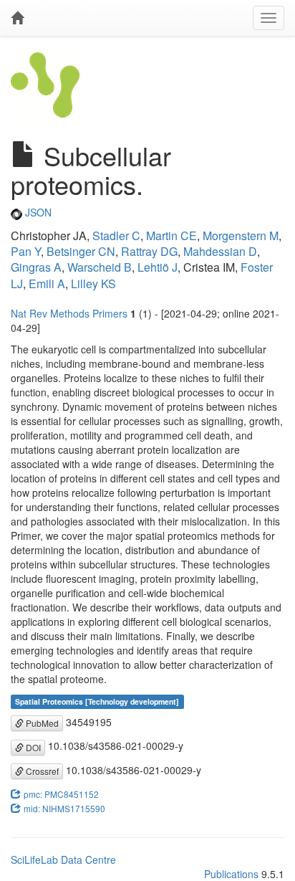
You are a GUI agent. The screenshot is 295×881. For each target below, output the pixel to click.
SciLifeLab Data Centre (63, 859)
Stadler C (116, 235)
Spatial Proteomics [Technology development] (97, 701)
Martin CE (171, 235)
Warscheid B (99, 267)
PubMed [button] (41, 723)
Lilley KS (93, 283)
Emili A (47, 283)
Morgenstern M (241, 235)
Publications (231, 874)
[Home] (17, 18)
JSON (37, 212)
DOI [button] (32, 747)
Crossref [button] (41, 771)
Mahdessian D (220, 251)
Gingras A (36, 267)
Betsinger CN (81, 251)
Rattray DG (149, 251)
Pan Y (26, 251)
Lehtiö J (157, 267)
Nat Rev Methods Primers (69, 313)
